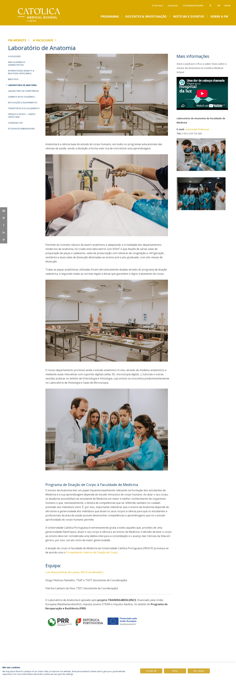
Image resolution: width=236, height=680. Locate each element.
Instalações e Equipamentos (22, 102)
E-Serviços (157, 5)
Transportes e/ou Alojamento (24, 108)
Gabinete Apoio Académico (21, 96)
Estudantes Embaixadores (21, 128)
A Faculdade (43, 40)
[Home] (40, 22)
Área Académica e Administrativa (16, 63)
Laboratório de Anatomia (22, 85)
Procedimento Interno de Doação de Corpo (92, 552)
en (219, 5)
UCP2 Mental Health (193, 5)
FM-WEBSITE (17, 40)
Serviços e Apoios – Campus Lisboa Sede (21, 115)
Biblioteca (13, 79)
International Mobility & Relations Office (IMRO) (21, 72)
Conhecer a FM (15, 122)
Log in (227, 5)
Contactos (173, 5)
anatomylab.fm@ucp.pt (197, 129)
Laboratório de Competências (23, 91)
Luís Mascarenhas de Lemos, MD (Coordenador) (74, 572)
